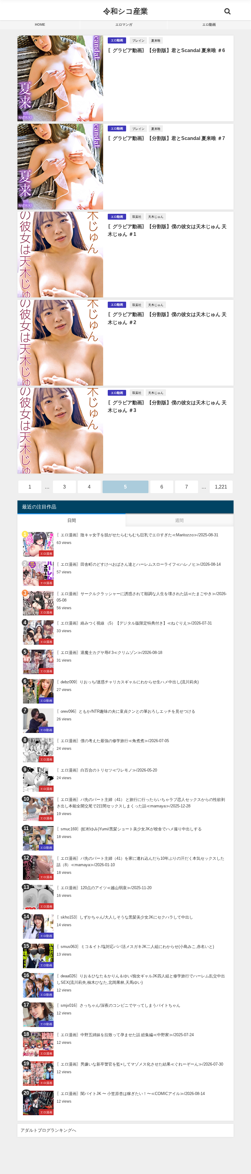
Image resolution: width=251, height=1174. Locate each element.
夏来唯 (155, 40)
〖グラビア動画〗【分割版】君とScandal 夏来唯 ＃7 (166, 138)
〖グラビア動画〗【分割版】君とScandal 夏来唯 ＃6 (166, 50)
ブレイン (138, 40)
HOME (40, 24)
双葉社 (136, 216)
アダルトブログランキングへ (48, 1130)
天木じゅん (155, 216)
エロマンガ (123, 24)
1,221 (221, 486)
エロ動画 (209, 24)
